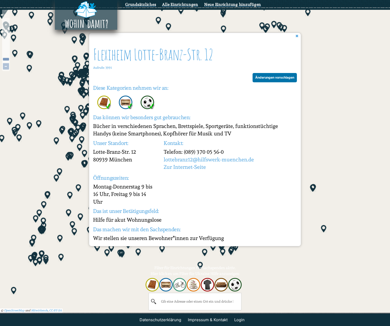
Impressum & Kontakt (208, 319)
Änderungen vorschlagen (274, 77)
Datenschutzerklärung (160, 319)
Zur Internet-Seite (185, 167)
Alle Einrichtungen (180, 4)
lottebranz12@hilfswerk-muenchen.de (209, 159)
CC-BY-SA (55, 310)
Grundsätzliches (140, 4)
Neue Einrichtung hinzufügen (232, 4)
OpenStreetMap (14, 310)
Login (239, 319)
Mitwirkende (39, 310)
